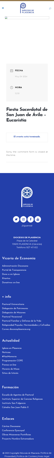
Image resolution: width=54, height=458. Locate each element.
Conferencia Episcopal (13, 430)
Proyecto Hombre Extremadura (18, 439)
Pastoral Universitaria (13, 304)
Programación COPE (12, 361)
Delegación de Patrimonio (15, 308)
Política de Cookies (27, 456)
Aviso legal (43, 456)
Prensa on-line (9, 365)
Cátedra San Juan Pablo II (15, 407)
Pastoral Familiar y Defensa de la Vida (21, 321)
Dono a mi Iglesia (11, 274)
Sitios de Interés (10, 373)
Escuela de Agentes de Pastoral (18, 395)
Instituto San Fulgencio (14, 403)
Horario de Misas (10, 369)
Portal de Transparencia (14, 270)
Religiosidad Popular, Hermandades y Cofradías (26, 325)
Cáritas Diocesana (11, 426)
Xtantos (6, 278)
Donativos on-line (11, 283)
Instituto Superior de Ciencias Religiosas (22, 399)
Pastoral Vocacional (12, 317)
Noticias (6, 352)
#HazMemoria (9, 356)
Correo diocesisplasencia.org (16, 329)
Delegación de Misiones (13, 313)
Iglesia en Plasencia (11, 348)
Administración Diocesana (15, 266)
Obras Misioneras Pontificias (16, 435)
